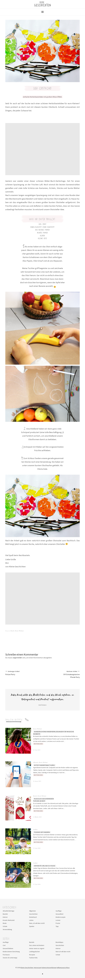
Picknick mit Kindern (42, 832)
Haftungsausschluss (63, 968)
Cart (4, 945)
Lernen (58, 920)
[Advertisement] (43, 149)
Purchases (6, 955)
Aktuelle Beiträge (8, 911)
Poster (58, 923)
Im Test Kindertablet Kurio (44, 765)
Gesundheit (59, 914)
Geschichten (33, 914)
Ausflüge (35, 829)
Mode (5, 923)
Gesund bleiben (8, 948)
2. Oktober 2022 (37, 817)
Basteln (12, 631)
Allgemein (35, 762)
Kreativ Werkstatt (19, 631)
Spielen (31, 926)
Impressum (37, 968)
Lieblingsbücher (34, 952)
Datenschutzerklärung (49, 968)
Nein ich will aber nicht (63, 952)
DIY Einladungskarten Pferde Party (71, 674)
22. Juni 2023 (36, 750)
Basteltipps (59, 942)
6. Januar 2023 (37, 781)
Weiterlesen (38, 744)
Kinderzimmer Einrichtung (11, 952)
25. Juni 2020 (36, 848)
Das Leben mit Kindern (36, 945)
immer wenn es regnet (36, 948)
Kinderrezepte (60, 917)
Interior (5, 917)
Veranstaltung (7, 929)
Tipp (57, 926)
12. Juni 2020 (36, 884)
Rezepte (32, 955)
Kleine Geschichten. (27, 968)
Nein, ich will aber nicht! (37, 923)
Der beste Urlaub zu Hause (44, 866)
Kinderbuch (33, 917)
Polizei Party (12, 672)
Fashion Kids (33, 958)
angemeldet (17, 657)
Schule (5, 926)
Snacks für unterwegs (10, 958)
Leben (31, 920)
